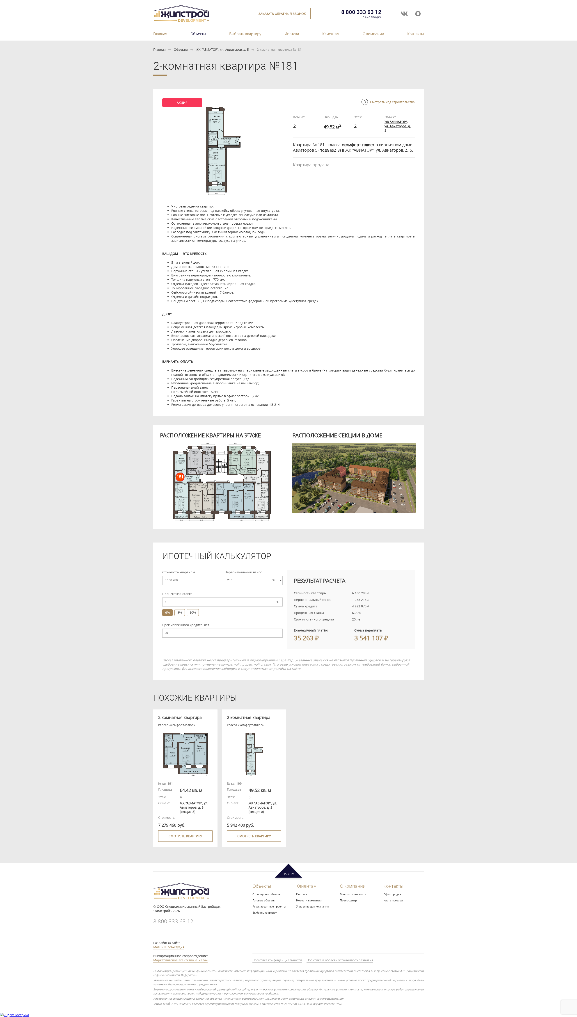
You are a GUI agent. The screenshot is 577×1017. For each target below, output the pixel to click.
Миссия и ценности (353, 894)
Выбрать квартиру (245, 34)
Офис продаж (392, 894)
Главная (160, 34)
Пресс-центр (348, 900)
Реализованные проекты (269, 906)
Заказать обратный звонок (282, 13)
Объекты (198, 33)
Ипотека (291, 34)
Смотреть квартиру (185, 836)
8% (179, 612)
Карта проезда (393, 900)
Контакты (415, 34)
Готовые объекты (263, 900)
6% (167, 612)
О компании (373, 34)
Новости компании (309, 900)
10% (193, 612)
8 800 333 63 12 (361, 12)
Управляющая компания (312, 906)
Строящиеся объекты (266, 894)
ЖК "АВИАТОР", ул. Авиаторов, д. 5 (222, 49)
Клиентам (330, 34)
